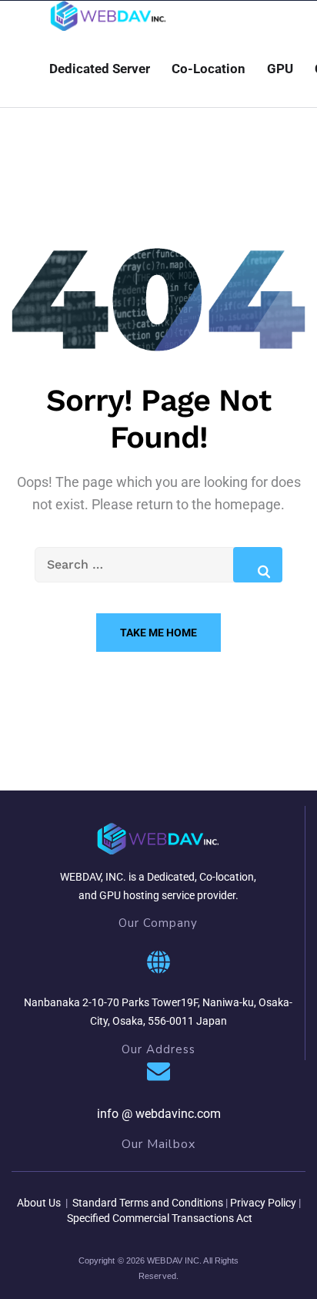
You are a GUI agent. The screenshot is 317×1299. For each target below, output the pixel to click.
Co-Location (208, 68)
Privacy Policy (263, 1203)
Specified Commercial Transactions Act (159, 1218)
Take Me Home (158, 632)
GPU (280, 68)
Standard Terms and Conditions (146, 1203)
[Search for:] (158, 564)
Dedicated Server (99, 68)
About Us (39, 1203)
